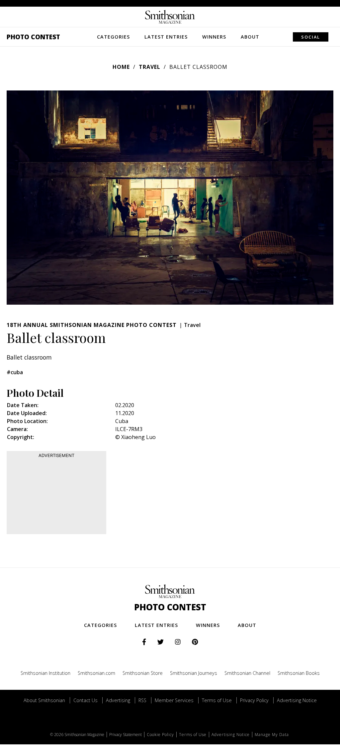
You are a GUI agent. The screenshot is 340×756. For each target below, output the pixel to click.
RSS (142, 700)
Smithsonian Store (143, 673)
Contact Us (85, 700)
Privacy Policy (254, 700)
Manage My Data (272, 734)
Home (121, 67)
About (250, 37)
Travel (149, 67)
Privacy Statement (125, 734)
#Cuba (15, 372)
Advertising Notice (297, 700)
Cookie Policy (160, 734)
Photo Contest (33, 36)
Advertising (118, 700)
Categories (113, 37)
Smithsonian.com (96, 673)
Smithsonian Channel (247, 673)
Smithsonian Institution (45, 673)
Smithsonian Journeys (193, 673)
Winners (214, 37)
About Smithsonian (44, 700)
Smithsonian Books (299, 673)
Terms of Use (217, 700)
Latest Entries (166, 37)
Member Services (174, 700)
